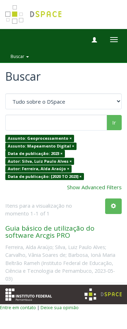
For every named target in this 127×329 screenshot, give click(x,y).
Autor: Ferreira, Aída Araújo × (38, 168)
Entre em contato (18, 307)
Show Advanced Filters (94, 187)
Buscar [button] (18, 56)
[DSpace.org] (103, 294)
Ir (114, 122)
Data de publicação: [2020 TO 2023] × (44, 176)
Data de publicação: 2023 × (35, 153)
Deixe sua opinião (60, 307)
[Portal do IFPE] (28, 293)
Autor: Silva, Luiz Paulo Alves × (40, 161)
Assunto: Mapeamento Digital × (41, 146)
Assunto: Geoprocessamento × (40, 138)
